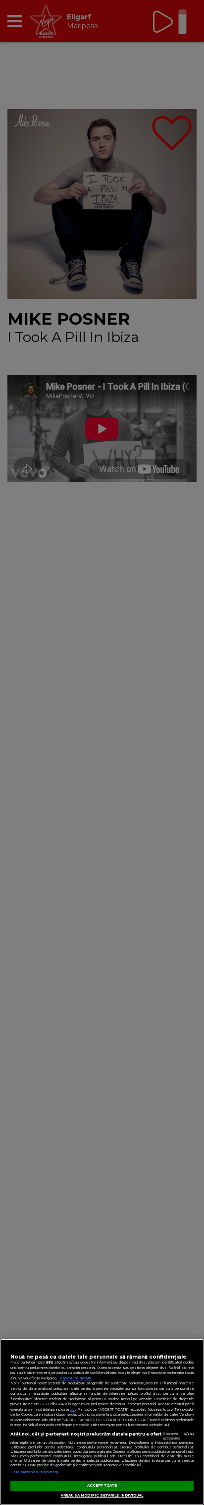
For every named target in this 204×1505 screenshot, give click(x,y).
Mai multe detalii (75, 1378)
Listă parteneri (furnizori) (34, 1472)
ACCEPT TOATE (102, 1485)
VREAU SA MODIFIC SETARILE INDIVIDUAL (102, 1495)
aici (72, 1409)
